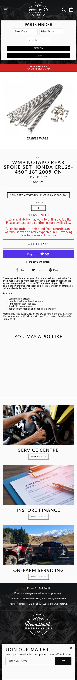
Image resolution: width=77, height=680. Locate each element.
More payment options (38, 261)
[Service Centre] (38, 425)
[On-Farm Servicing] (38, 545)
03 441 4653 (42, 588)
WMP (38, 158)
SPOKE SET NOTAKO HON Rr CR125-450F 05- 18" (38, 195)
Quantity (38, 202)
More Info (38, 456)
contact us (23, 222)
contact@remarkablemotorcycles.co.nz (42, 593)
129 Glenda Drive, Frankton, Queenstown (43, 598)
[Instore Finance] (38, 485)
